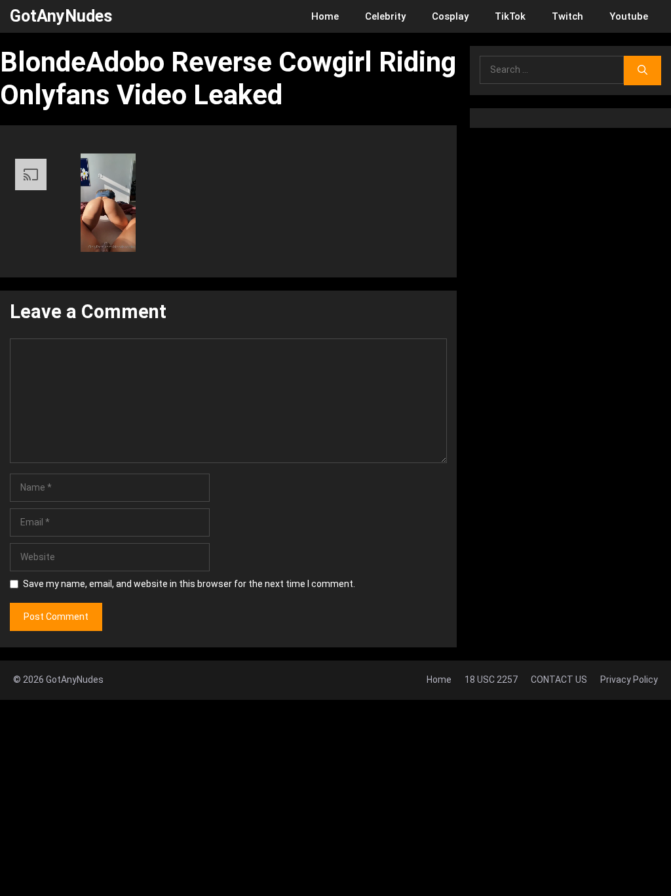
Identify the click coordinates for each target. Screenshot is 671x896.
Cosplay (450, 16)
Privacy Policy (629, 679)
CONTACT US (559, 679)
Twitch (567, 16)
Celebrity (385, 16)
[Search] (642, 70)
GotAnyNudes (61, 16)
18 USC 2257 (491, 679)
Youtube (628, 16)
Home (325, 16)
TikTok (510, 16)
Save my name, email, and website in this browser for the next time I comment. (189, 584)
